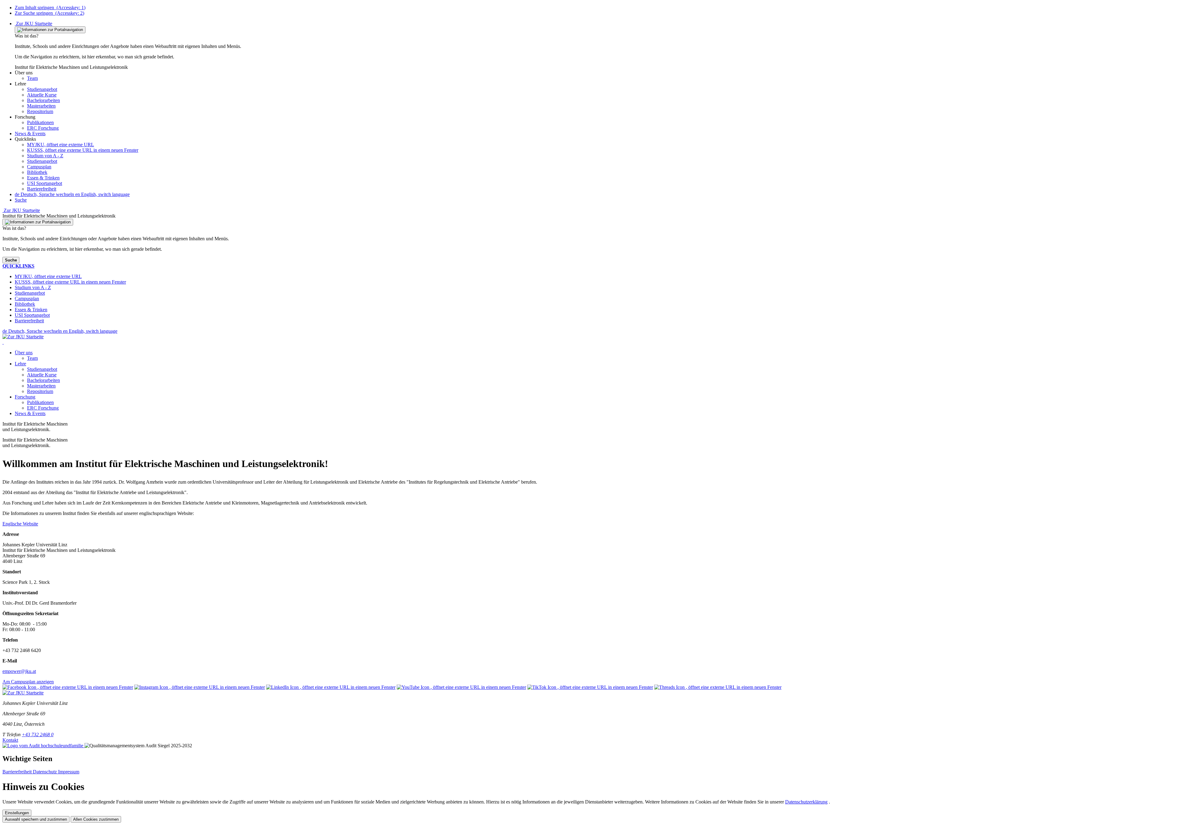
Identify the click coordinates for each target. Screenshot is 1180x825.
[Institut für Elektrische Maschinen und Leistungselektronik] (3, 342)
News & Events (30, 413)
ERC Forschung (43, 408)
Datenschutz (45, 771)
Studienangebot (42, 161)
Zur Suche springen (49, 13)
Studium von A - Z (45, 155)
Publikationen (40, 402)
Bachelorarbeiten (43, 380)
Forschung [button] (25, 396)
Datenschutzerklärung (806, 801)
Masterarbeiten (41, 385)
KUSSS (82, 150)
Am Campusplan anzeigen (28, 681)
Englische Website (20, 523)
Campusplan (39, 166)
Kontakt (10, 740)
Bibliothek (37, 172)
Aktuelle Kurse (42, 374)
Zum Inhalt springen (50, 7)
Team (32, 358)
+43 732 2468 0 (37, 734)
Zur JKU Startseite (33, 23)
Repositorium (40, 391)
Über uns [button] (24, 352)
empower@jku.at (19, 671)
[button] (24, 72)
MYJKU (60, 144)
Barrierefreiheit (41, 188)
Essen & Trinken (43, 177)
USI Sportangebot (44, 183)
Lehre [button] (20, 363)
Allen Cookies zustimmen (96, 819)
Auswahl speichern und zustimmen (36, 819)
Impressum (68, 771)
